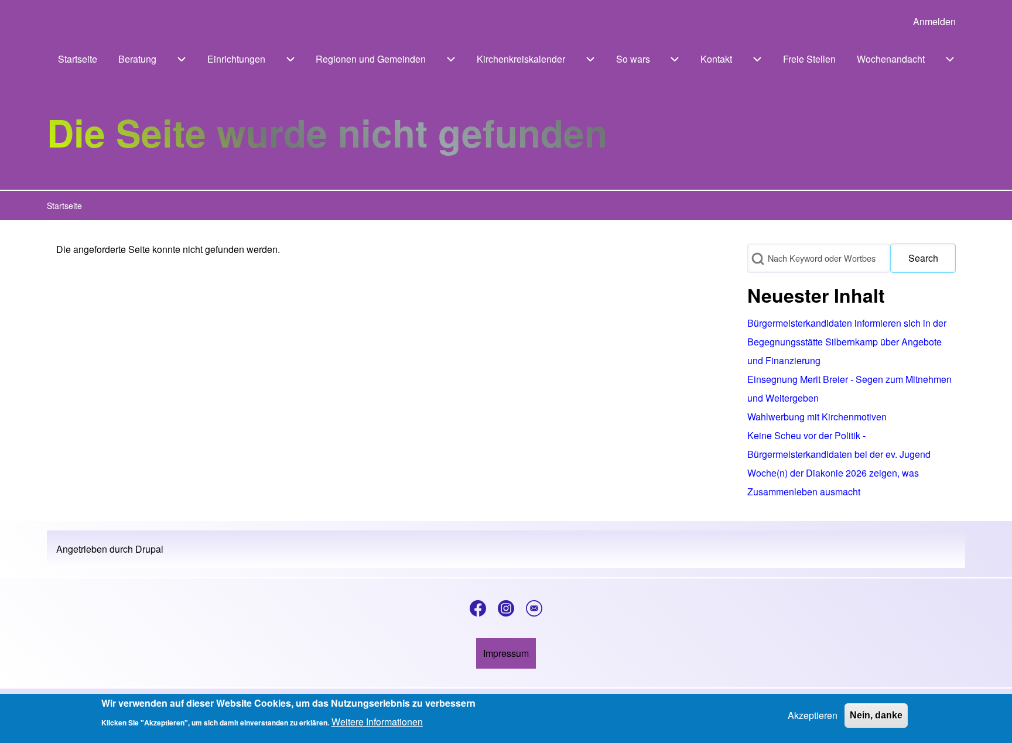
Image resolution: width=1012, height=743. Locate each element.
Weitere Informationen (377, 721)
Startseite (64, 205)
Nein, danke (876, 715)
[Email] (534, 608)
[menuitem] (934, 21)
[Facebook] (478, 608)
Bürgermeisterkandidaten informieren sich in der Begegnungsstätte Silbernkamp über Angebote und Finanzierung (846, 341)
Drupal (149, 549)
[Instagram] (506, 608)
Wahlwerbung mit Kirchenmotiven (817, 416)
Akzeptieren (812, 715)
